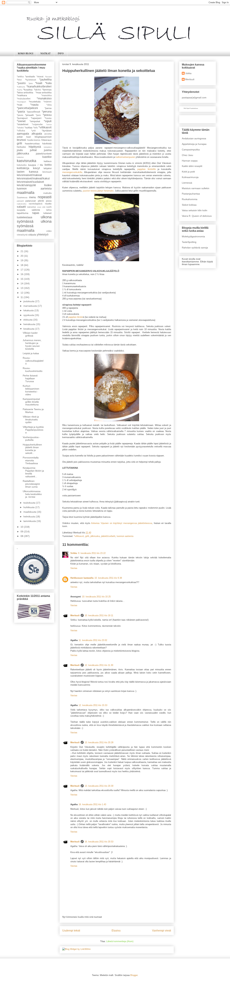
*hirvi (19, 80)
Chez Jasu (187, 155)
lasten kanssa (27, 171)
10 (22, 526)
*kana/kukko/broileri (39, 86)
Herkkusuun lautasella (81, 578)
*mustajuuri (21, 102)
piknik (41, 200)
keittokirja (23, 168)
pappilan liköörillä (146, 169)
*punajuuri (22, 118)
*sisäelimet (22, 124)
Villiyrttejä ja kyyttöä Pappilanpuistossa (33, 430)
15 (22, 279)
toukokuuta (29, 502)
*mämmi (47, 102)
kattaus (48, 161)
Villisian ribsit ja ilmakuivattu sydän (31, 419)
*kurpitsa (27, 89)
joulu (20, 150)
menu (32, 197)
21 (22, 251)
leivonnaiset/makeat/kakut (33, 178)
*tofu (35, 127)
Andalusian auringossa (194, 138)
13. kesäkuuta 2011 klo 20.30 (99, 786)
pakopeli (20, 201)
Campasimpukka (191, 149)
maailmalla (25, 192)
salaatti (21, 206)
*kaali (38, 83)
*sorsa (49, 124)
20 (22, 255)
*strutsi (20, 127)
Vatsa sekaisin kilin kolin (194, 210)
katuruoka (21, 165)
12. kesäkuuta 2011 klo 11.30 (99, 665)
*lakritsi (37, 90)
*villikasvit (79, 536)
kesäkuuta (29, 328)
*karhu (19, 90)
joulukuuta (29, 301)
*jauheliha (45, 79)
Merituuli (75, 615)
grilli (87, 536)
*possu (47, 115)
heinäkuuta (29, 324)
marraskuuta (30, 305)
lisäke (48, 185)
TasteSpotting (189, 242)
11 (22, 297)
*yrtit (33, 131)
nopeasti (45, 197)
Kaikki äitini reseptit (192, 166)
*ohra (49, 105)
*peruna (47, 111)
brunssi (21, 139)
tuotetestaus (24, 217)
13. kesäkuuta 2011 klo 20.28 (99, 742)
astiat (20, 136)
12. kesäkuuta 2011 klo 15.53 (93, 705)
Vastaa (73, 568)
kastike (47, 156)
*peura (20, 115)
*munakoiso (44, 98)
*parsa (48, 108)
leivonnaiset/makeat (29, 175)
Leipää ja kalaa (31, 353)
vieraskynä (22, 235)
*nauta (34, 104)
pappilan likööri (75, 317)
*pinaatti (29, 115)
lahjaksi (48, 168)
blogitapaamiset (43, 136)
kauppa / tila (35, 165)
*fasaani (48, 77)
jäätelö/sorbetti (108, 536)
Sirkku (73, 553)
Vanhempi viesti (161, 930)
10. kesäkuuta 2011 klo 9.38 (108, 578)
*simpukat (35, 121)
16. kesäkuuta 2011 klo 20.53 (99, 841)
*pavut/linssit (33, 111)
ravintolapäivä (35, 204)
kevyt (36, 168)
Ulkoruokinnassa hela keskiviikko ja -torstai (32, 494)
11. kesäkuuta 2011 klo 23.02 (93, 640)
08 (22, 536)
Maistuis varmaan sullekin (195, 188)
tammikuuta (30, 521)
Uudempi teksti (71, 930)
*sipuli (48, 121)
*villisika (21, 131)
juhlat (33, 150)
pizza (49, 200)
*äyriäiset (47, 130)
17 (22, 269)
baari (28, 137)
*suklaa (28, 127)
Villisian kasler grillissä (30, 334)
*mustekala (35, 101)
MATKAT (45, 53)
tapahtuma (22, 213)
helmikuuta (29, 516)
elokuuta (28, 319)
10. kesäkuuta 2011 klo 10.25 (96, 596)
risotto (48, 203)
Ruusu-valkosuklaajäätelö (33, 361)
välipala (32, 234)
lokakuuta (28, 310)
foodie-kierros (33, 140)
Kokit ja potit (188, 171)
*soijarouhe (37, 124)
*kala (48, 83)
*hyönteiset (30, 80)
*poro (38, 115)
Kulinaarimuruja (190, 177)
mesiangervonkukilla (72, 172)
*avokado (30, 76)
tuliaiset (47, 213)
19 (22, 260)
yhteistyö (42, 234)
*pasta (21, 111)
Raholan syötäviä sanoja (195, 247)
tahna (49, 210)
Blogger (134, 975)
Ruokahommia (189, 199)
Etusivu (116, 930)
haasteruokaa (32, 143)
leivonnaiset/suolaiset (30, 181)
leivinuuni (47, 172)
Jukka (188, 73)
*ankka (20, 76)
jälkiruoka (95, 536)
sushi (49, 207)
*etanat (40, 76)
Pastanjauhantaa (191, 193)
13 (22, 288)
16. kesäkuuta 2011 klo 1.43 (92, 804)
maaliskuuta (30, 511)
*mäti (19, 104)
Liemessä (187, 182)
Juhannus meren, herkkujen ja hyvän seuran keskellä (32, 344)
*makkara (22, 95)
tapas (35, 213)
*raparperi (36, 118)
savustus (31, 207)
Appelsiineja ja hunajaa (194, 144)
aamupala (23, 133)
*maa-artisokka (44, 92)
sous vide (41, 207)
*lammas (47, 89)
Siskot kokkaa (189, 204)
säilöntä (36, 209)
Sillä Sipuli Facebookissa (191, 108)
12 (22, 292)
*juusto (21, 83)
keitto (48, 164)
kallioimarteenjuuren (125, 157)
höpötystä (35, 146)
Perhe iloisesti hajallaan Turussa (30, 378)
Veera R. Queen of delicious (197, 216)
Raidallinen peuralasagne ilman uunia (31, 484)
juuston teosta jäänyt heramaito (98, 190)
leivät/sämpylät (26, 185)
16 (22, 274)
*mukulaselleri (23, 99)
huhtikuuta (29, 507)
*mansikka (46, 95)
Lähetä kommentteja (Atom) (119, 941)
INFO (61, 53)
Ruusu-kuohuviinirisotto (32, 369)
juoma (48, 150)
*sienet (21, 121)
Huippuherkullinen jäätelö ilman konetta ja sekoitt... (32, 448)
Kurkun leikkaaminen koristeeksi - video (31, 390)
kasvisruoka (26, 161)
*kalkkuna (21, 87)
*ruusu (48, 118)
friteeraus (46, 140)
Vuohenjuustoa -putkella (31, 438)
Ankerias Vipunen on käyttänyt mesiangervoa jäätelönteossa (121, 523)
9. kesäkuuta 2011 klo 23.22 (92, 553)
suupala (21, 209)
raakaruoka (21, 204)
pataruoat (30, 200)
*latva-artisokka (25, 92)
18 (22, 265)
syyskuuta (29, 315)
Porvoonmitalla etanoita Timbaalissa (31, 460)
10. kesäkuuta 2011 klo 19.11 (99, 615)
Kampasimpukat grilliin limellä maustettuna (31, 402)
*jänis (30, 83)
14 (22, 283)
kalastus (20, 157)
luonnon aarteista (125, 536)
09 (22, 531)
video (49, 231)
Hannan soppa (190, 160)
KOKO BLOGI (25, 53)
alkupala (36, 133)
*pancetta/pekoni (27, 108)
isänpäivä (48, 147)
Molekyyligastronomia (193, 236)
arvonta (48, 134)
